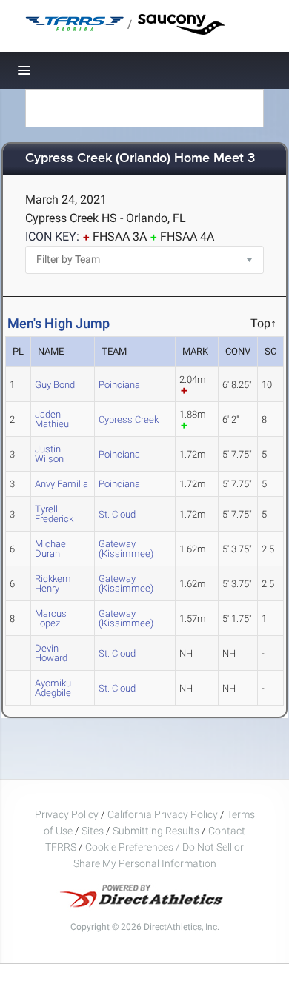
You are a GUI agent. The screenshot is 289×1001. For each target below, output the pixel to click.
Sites (93, 831)
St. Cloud (117, 514)
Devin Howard (51, 653)
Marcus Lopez (51, 618)
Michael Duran (51, 548)
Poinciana (119, 384)
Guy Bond (55, 384)
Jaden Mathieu (52, 419)
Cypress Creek (129, 419)
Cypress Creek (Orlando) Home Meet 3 (140, 158)
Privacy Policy (67, 814)
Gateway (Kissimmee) (126, 548)
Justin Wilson (49, 453)
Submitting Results (156, 831)
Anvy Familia (61, 483)
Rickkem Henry (53, 583)
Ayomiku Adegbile (53, 687)
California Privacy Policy (162, 814)
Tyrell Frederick (54, 513)
